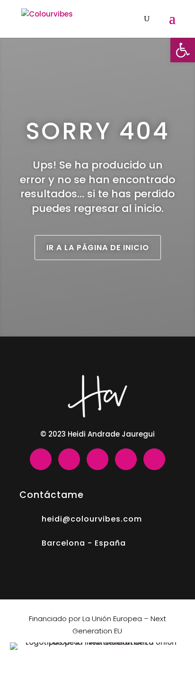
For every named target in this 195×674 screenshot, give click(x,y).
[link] (182, 50)
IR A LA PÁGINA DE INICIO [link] (97, 247)
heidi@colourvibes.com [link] (92, 519)
